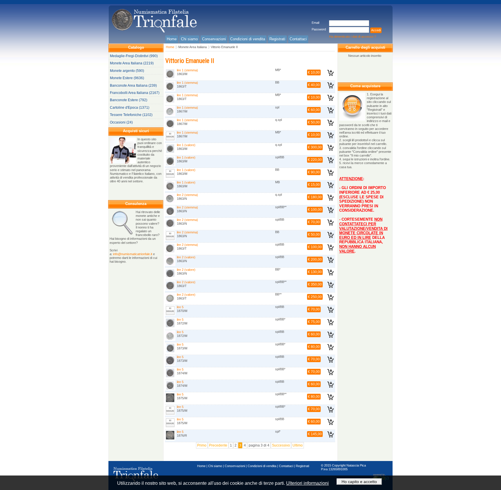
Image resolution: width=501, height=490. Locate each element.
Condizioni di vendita (262, 466)
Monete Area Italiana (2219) (132, 63)
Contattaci (286, 466)
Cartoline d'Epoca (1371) (129, 108)
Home (170, 47)
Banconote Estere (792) (128, 100)
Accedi (376, 30)
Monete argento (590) (127, 71)
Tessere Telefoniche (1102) (131, 115)
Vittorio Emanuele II (224, 47)
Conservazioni (235, 466)
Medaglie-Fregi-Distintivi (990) (134, 56)
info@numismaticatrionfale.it (132, 254)
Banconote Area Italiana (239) (133, 86)
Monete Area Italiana (192, 47)
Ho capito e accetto (359, 481)
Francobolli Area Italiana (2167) (134, 93)
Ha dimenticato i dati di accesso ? (352, 36)
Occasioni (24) (121, 122)
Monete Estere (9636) (127, 78)
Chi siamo (215, 466)
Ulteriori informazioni (307, 483)
